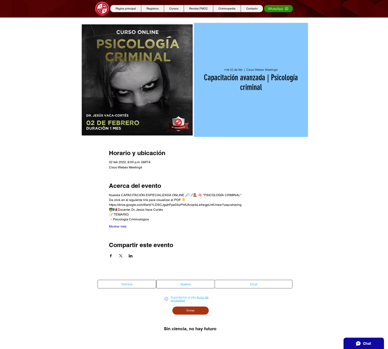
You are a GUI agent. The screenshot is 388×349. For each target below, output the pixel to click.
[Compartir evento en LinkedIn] (131, 255)
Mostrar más (118, 226)
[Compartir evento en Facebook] (111, 255)
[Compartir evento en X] (121, 255)
